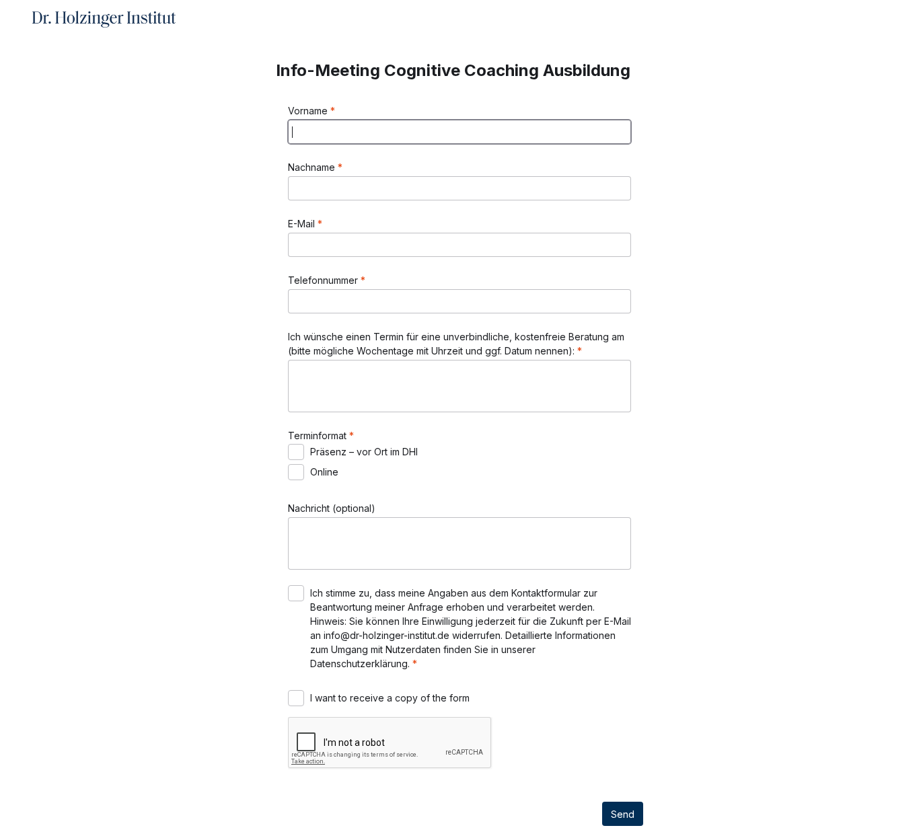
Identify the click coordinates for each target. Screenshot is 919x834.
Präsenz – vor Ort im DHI (364, 451)
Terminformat (318, 435)
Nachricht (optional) (331, 508)
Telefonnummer (324, 280)
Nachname (313, 167)
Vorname (309, 110)
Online (324, 472)
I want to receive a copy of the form (390, 698)
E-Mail (303, 223)
